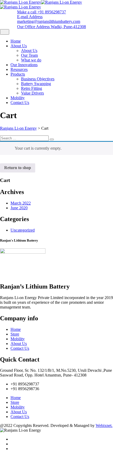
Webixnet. (104, 425)
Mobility (18, 98)
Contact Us (20, 102)
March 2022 (21, 203)
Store (15, 334)
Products (18, 74)
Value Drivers (32, 93)
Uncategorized (23, 230)
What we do (31, 60)
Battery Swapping (36, 83)
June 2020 (19, 208)
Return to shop (17, 167)
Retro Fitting (31, 88)
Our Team (29, 55)
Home (16, 41)
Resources (19, 69)
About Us (19, 46)
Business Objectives (37, 79)
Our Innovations (24, 64)
